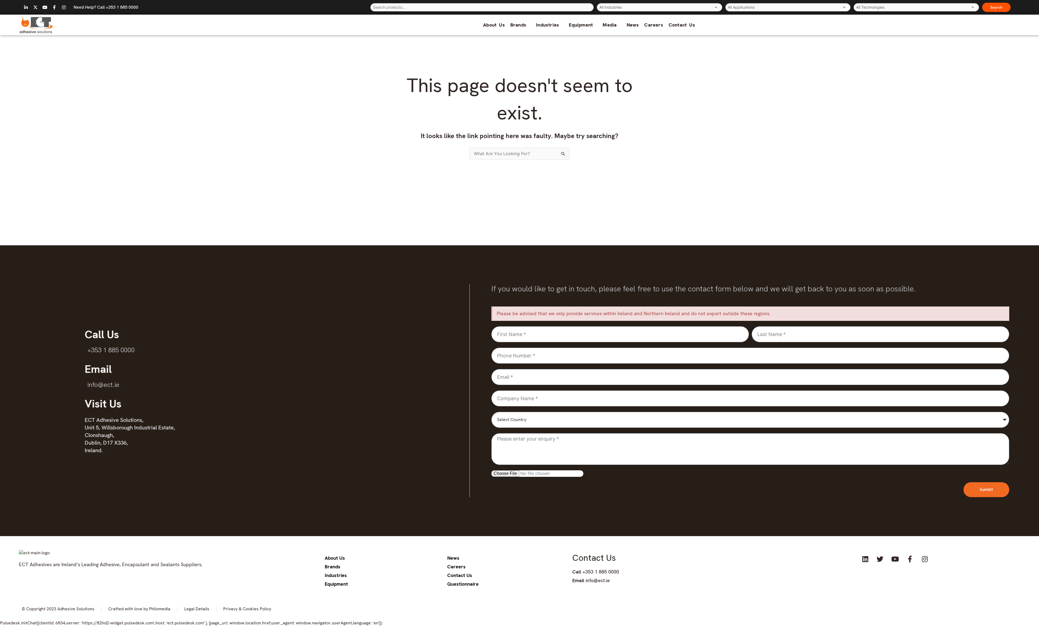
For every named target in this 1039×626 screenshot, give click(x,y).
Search (996, 7)
